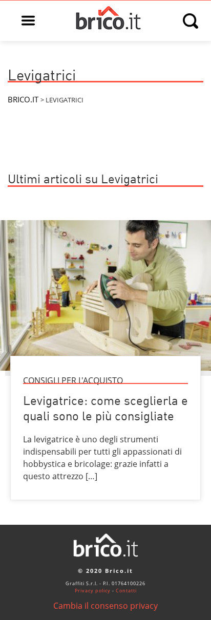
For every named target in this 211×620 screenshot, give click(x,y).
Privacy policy (93, 590)
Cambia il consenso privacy (105, 605)
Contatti (126, 590)
